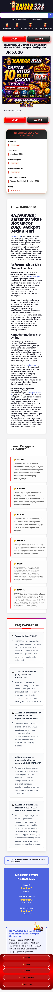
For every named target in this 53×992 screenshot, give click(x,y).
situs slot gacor (35, 276)
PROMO (28, 958)
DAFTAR (39, 39)
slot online (31, 365)
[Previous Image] (4, 80)
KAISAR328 (15, 236)
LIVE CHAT (28, 985)
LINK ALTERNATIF (28, 978)
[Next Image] (49, 80)
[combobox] (24, 15)
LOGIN (14, 39)
